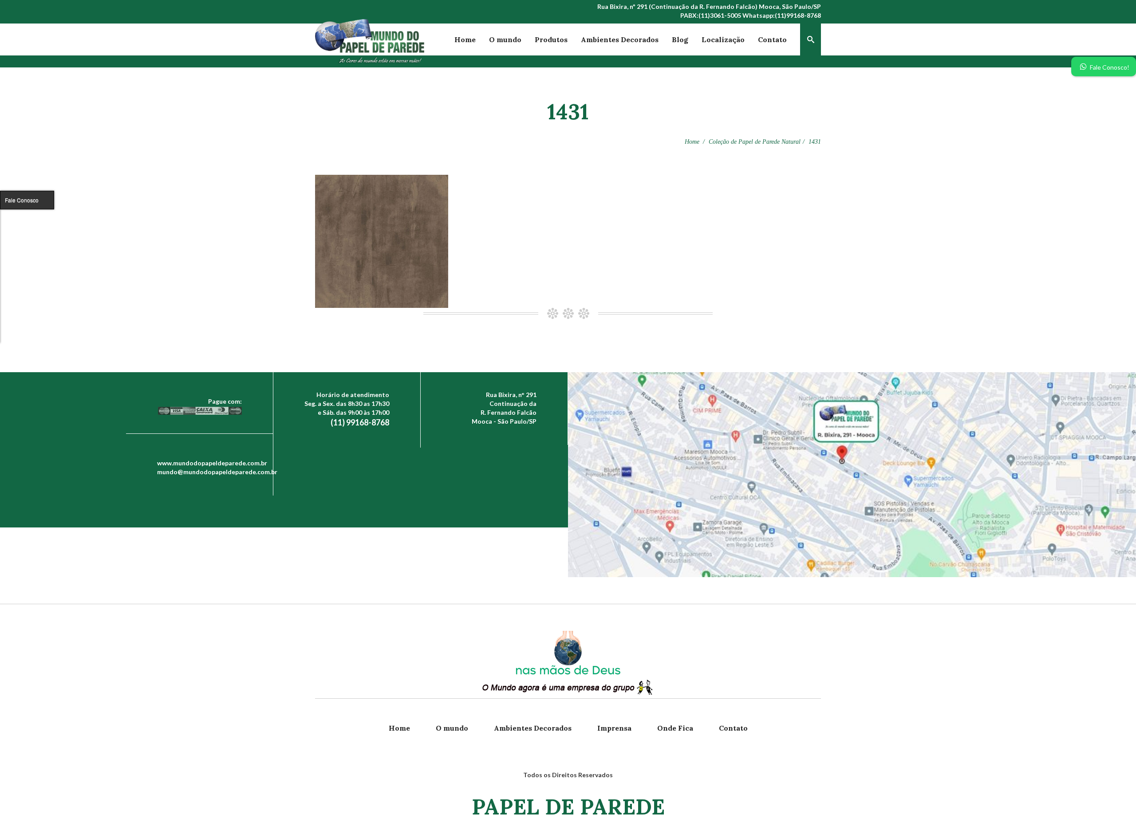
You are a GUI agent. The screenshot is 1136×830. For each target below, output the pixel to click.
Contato (772, 39)
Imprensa (614, 728)
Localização (723, 39)
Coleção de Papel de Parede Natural (755, 141)
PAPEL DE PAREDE (568, 806)
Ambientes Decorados (620, 39)
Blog (680, 39)
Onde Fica (675, 728)
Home (465, 39)
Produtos (551, 39)
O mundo (505, 39)
